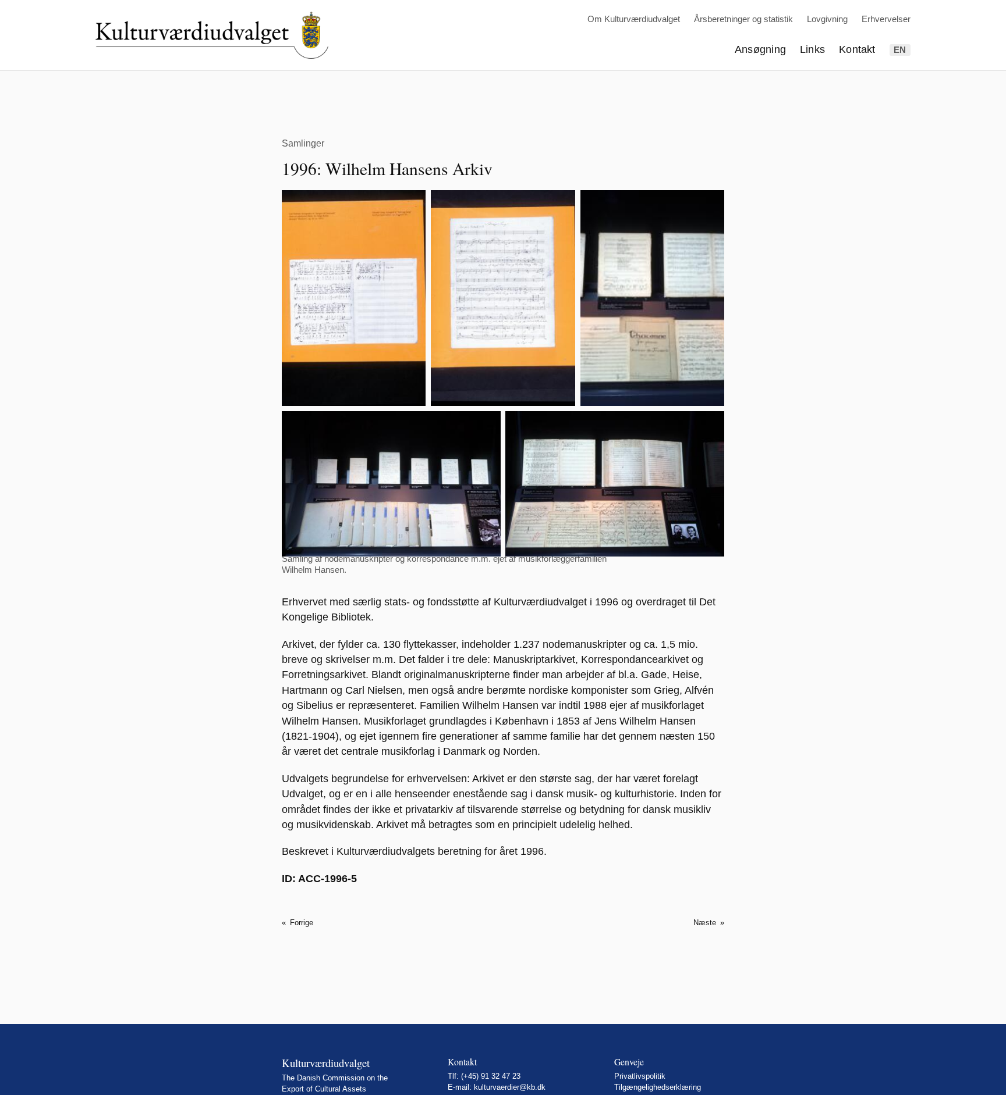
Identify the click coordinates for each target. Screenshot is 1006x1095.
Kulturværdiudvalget (326, 1062)
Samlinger (303, 143)
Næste (704, 922)
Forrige (301, 922)
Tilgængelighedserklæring (657, 1087)
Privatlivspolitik (639, 1076)
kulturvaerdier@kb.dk (509, 1087)
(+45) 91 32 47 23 (490, 1076)
